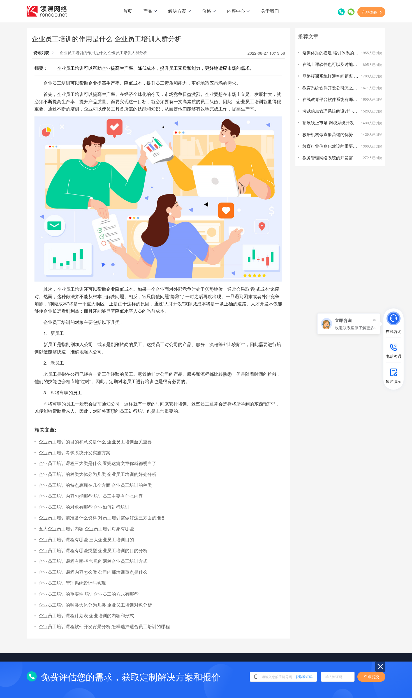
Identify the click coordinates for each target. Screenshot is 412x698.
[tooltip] (348, 323)
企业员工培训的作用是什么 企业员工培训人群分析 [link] (103, 52)
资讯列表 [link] (41, 52)
